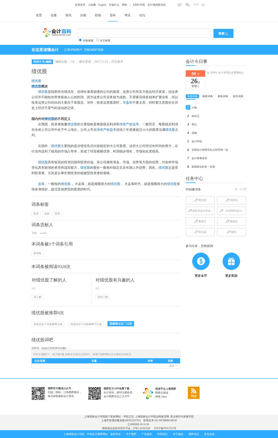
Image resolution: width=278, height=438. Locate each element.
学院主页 (128, 416)
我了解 (37, 297)
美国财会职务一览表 (203, 166)
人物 (194, 107)
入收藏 (92, 4)
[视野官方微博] (181, 6)
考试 (127, 15)
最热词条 (223, 96)
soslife (43, 233)
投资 (57, 213)
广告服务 (147, 434)
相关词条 (238, 96)
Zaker (164, 396)
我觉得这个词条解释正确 (48, 324)
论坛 (142, 15)
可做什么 (114, 4)
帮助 (124, 4)
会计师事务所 (199, 158)
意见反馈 (209, 434)
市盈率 (127, 102)
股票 (36, 213)
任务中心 (194, 178)
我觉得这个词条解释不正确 (86, 324)
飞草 (34, 233)
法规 (83, 15)
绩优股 (36, 81)
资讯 (68, 15)
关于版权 (178, 434)
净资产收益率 (129, 124)
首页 (39, 15)
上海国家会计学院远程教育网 (152, 416)
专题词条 (192, 96)
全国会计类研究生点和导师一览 (210, 149)
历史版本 (117, 61)
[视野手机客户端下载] (197, 6)
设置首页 (80, 4)
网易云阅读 (161, 392)
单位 (194, 124)
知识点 (195, 116)
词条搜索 (88, 40)
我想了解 (103, 297)
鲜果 (158, 396)
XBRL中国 (139, 4)
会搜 (54, 15)
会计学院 (197, 141)
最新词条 (207, 96)
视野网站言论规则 (110, 354)
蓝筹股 (37, 253)
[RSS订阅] (205, 6)
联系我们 (162, 434)
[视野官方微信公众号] (189, 6)
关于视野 (131, 434)
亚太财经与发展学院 (182, 416)
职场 (98, 15)
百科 (113, 15)
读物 (194, 132)
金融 (46, 213)
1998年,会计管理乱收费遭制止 (227, 72)
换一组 (239, 189)
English (102, 4)
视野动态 (194, 434)
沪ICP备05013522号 (165, 428)
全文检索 (105, 40)
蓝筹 (41, 184)
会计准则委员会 (156, 4)
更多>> (173, 365)
